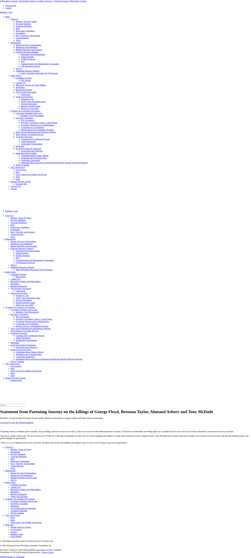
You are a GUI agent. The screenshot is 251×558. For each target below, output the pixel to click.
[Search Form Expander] (19, 402)
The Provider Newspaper (26, 92)
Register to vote (27, 99)
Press (18, 177)
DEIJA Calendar (22, 165)
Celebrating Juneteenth (30, 160)
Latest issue (25, 94)
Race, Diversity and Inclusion (28, 36)
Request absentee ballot (30, 106)
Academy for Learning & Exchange (25, 111)
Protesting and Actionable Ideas (34, 158)
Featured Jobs (21, 184)
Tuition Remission (28, 141)
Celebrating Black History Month (35, 156)
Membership (15, 43)
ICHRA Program (28, 59)
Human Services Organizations (28, 45)
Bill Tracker (26, 80)
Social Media (15, 537)
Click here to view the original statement (16, 422)
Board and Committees (25, 31)
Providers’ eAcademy (24, 118)
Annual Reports (22, 38)
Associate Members (24, 26)
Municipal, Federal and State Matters (31, 85)
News (18, 40)
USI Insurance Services (30, 66)
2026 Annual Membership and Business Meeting (36, 132)
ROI (23, 61)
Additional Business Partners (27, 71)
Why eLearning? (28, 120)
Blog (18, 172)
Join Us (19, 68)
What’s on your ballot (30, 108)
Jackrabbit (20, 557)
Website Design (6, 557)
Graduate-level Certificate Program (35, 139)
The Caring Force (17, 167)
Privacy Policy (48, 552)
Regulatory (20, 87)
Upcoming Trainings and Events (29, 113)
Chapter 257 (21, 83)
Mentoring (20, 146)
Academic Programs (24, 137)
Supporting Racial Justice (26, 153)
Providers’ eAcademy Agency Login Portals (39, 123)
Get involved (10, 5)
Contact (8, 8)
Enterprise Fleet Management (33, 54)
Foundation (20, 33)
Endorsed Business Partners (27, 52)
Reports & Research (24, 90)
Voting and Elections (24, 97)
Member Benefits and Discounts (29, 50)
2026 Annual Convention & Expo (30, 134)
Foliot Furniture (27, 57)
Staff (18, 28)
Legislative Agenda (24, 78)
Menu (7, 17)
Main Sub (9, 525)
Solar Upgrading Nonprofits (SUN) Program (39, 73)
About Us (14, 19)
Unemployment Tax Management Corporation (40, 64)
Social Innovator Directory (32, 151)
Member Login (6, 12)
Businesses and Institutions (27, 47)
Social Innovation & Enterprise (28, 149)
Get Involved (15, 529)
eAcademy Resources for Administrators (37, 125)
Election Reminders (29, 104)
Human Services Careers (20, 181)
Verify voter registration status (33, 101)
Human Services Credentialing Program (37, 130)
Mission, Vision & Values (26, 21)
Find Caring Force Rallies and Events (31, 174)
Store (18, 179)
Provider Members (23, 24)
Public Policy (15, 76)
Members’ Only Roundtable (32, 116)
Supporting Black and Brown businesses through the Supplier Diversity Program (54, 163)
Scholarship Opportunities (31, 144)
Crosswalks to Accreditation (32, 127)
